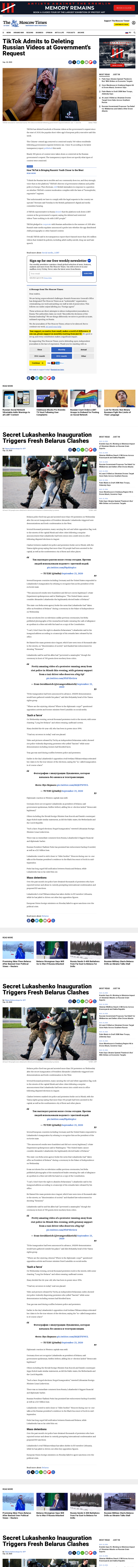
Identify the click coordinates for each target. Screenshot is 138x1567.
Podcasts (71, 33)
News (9, 33)
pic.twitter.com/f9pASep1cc (61, 567)
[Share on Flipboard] (91, 62)
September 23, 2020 (72, 573)
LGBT (56, 253)
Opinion (49, 33)
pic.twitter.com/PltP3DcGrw (61, 678)
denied (58, 212)
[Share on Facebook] (70, 62)
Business (39, 33)
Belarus (45, 916)
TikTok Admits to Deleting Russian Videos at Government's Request (47, 47)
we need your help (53, 327)
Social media (47, 253)
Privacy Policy (48, 278)
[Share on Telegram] (78, 62)
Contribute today (121, 24)
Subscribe (88, 273)
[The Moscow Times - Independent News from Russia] (25, 23)
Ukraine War (18, 33)
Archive (81, 33)
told (55, 187)
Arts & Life (59, 33)
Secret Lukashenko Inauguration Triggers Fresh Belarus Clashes (47, 437)
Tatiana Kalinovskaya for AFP (15, 449)
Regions (29, 33)
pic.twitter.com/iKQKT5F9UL (72, 785)
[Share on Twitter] (74, 62)
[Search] (134, 32)
